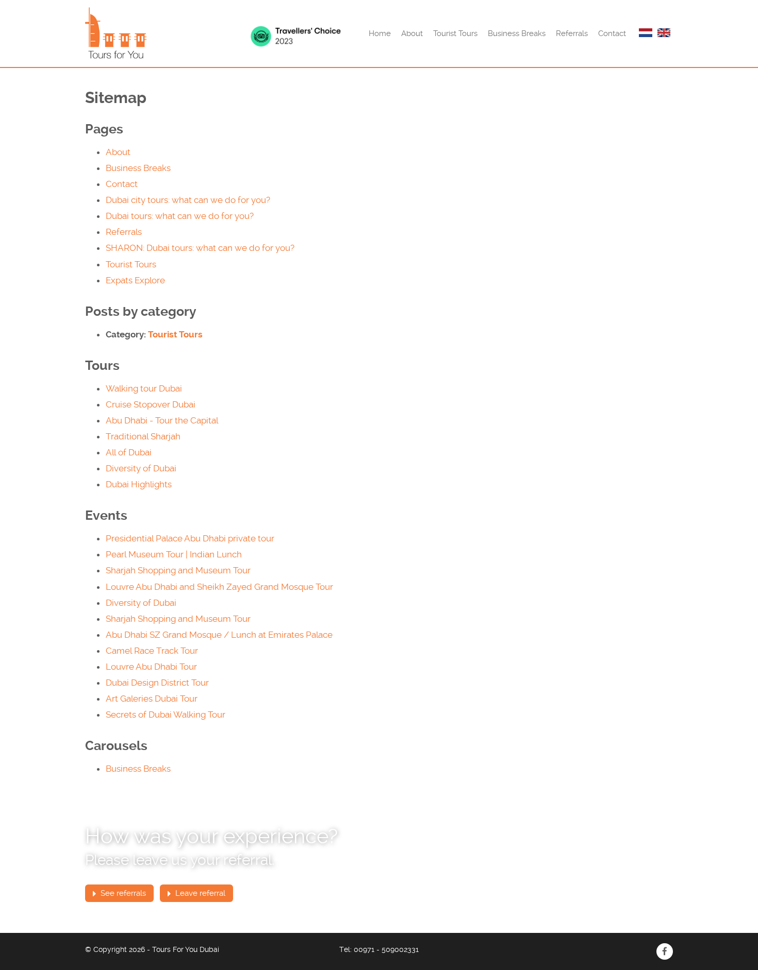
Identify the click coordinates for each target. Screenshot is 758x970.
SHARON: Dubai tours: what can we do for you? (200, 248)
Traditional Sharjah (143, 436)
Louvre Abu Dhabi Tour (151, 666)
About (412, 33)
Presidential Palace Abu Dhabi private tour (190, 538)
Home (380, 33)
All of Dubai (129, 452)
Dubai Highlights (139, 484)
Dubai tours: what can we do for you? (180, 216)
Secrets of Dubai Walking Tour (165, 714)
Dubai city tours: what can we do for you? (188, 200)
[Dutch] (645, 33)
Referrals (572, 33)
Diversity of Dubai (141, 468)
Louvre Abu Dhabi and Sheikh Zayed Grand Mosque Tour (219, 587)
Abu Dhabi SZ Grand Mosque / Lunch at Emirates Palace (219, 634)
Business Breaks (517, 33)
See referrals (122, 893)
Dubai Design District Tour (157, 682)
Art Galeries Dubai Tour (151, 698)
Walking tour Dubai (144, 388)
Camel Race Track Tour (152, 650)
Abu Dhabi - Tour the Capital (162, 420)
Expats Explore (135, 280)
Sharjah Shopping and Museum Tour (178, 570)
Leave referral (199, 893)
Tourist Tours (455, 33)
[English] (664, 33)
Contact (612, 33)
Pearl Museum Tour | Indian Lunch (174, 554)
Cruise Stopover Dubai (150, 404)
